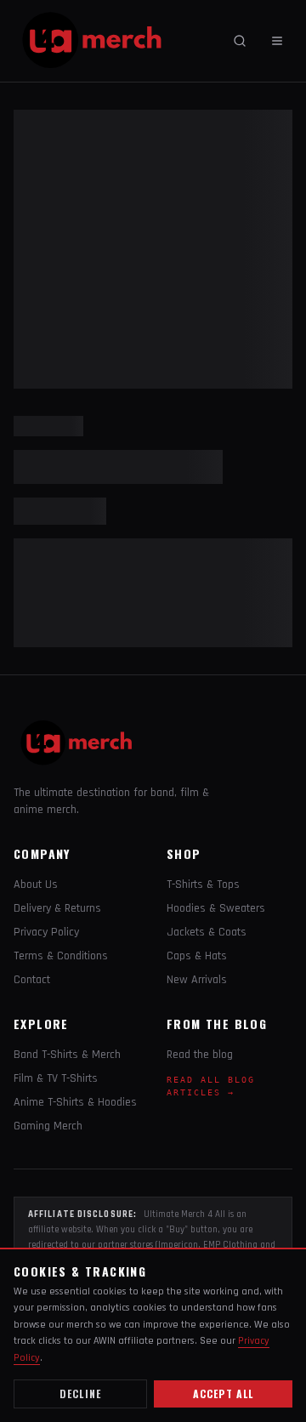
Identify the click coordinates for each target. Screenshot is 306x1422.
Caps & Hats (197, 956)
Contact (32, 979)
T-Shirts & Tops (203, 884)
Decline (80, 1393)
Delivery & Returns (57, 908)
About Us (36, 884)
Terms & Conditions (61, 956)
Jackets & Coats (206, 932)
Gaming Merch (48, 1126)
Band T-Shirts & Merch (67, 1054)
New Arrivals (197, 979)
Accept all (223, 1393)
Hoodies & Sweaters (216, 908)
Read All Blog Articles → (211, 1086)
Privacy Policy (46, 932)
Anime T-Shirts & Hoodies (75, 1102)
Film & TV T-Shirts (56, 1078)
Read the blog (200, 1054)
